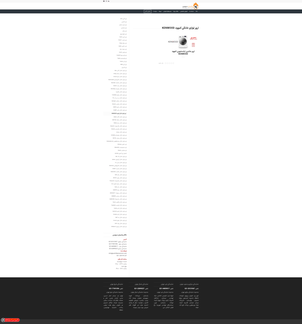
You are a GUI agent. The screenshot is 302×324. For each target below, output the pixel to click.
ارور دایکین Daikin (123, 46)
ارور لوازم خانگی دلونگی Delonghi (119, 101)
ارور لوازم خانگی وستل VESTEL (120, 138)
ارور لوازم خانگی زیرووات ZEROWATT (118, 193)
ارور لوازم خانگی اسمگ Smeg (120, 73)
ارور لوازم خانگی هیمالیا (121, 132)
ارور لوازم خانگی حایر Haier (121, 187)
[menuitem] (197, 11)
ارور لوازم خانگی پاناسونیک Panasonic (118, 181)
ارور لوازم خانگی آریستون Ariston (119, 159)
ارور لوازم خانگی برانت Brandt (120, 86)
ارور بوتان (124, 31)
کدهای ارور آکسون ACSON (121, 153)
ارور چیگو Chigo (123, 43)
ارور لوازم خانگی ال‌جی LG (121, 162)
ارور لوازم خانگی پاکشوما (121, 92)
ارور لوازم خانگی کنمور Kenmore (120, 211)
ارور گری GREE (123, 64)
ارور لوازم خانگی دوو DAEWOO (120, 190)
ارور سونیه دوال (123, 49)
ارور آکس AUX (123, 19)
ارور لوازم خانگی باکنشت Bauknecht (119, 172)
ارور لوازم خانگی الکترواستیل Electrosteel (117, 80)
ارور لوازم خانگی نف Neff (121, 217)
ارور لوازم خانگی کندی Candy (120, 208)
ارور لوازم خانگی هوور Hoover (120, 220)
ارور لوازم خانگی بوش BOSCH (120, 178)
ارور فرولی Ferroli (123, 52)
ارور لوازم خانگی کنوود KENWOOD (119, 113)
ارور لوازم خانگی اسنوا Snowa (120, 76)
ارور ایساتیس (124, 28)
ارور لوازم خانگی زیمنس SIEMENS (119, 196)
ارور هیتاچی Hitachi (122, 150)
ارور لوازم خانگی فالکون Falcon (120, 202)
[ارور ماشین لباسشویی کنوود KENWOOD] (183, 42)
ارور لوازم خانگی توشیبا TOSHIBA (119, 95)
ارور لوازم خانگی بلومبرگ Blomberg (119, 89)
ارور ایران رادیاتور (123, 25)
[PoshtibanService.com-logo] (190, 5)
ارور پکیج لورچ (123, 34)
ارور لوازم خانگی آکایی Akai (121, 70)
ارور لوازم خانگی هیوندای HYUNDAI (119, 135)
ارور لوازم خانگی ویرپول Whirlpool (119, 226)
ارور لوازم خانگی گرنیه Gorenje (120, 214)
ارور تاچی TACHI (123, 37)
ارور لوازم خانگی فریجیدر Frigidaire (119, 205)
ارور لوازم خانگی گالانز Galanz (120, 117)
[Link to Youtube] (104, 1)
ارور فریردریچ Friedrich (122, 55)
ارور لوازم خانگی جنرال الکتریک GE (119, 184)
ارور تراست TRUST (122, 40)
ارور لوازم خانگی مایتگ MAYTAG (119, 120)
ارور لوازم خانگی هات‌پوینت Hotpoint (118, 126)
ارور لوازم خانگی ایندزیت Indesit (119, 168)
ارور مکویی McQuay (122, 144)
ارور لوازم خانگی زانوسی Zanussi (119, 104)
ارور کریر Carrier (123, 61)
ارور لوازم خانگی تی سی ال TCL (119, 98)
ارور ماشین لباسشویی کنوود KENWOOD (183, 53)
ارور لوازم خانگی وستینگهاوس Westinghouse (117, 141)
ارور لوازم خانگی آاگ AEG (121, 156)
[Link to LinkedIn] (108, 1)
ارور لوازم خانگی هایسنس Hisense (119, 129)
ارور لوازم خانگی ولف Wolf (121, 223)
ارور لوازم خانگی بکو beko (121, 175)
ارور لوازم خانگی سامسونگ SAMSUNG (118, 199)
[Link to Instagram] (106, 1)
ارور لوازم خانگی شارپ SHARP (120, 110)
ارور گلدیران (124, 67)
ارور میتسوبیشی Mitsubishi (121, 147)
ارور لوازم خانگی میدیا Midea (120, 123)
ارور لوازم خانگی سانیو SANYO (120, 107)
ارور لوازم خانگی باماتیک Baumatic (119, 83)
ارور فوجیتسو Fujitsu (122, 58)
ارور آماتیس (124, 22)
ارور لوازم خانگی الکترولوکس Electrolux (118, 165)
